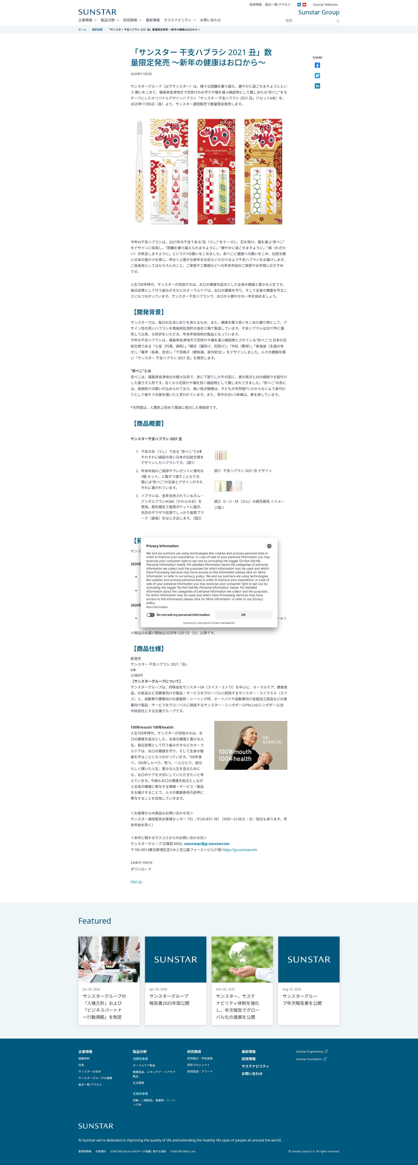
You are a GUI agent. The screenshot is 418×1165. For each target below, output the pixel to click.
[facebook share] (317, 66)
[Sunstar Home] (97, 12)
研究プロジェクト (198, 1065)
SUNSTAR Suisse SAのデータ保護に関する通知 (138, 1151)
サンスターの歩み (89, 1071)
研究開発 (130, 20)
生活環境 (138, 1083)
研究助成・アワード (200, 1071)
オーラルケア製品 (144, 1065)
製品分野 (108, 20)
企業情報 (85, 20)
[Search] (338, 21)
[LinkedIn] (299, 4)
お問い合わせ (210, 20)
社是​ (81, 1065)
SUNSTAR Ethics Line (183, 1151)
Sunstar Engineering (309, 1051)
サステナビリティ (178, 20)
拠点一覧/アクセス (277, 4)
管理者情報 (84, 1151)
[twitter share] (317, 76)
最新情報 (153, 20)
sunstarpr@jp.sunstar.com (206, 843)
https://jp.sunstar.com (239, 849)
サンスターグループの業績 (95, 1078)
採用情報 (255, 4)
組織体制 (84, 1058)
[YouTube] (304, 4)
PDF (134, 882)
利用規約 (101, 1151)
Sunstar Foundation (309, 1059)
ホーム (82, 29)
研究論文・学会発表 (200, 1058)
